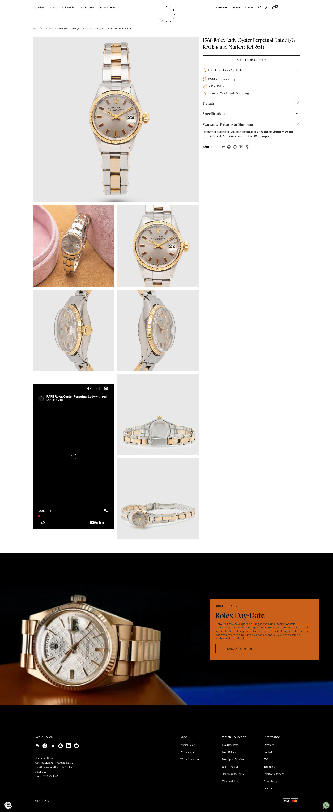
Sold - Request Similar (251, 60)
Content (249, 7)
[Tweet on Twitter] (223, 147)
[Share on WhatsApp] (247, 147)
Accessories (87, 7)
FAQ (266, 759)
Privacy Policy (270, 781)
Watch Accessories (189, 759)
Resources (222, 7)
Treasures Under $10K (233, 773)
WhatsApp (261, 136)
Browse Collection (239, 649)
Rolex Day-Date (230, 744)
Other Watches (49, 28)
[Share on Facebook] (235, 147)
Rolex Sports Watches (233, 759)
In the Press (269, 766)
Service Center (108, 7)
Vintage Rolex (187, 744)
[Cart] (274, 7)
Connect (236, 7)
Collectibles (68, 7)
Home (36, 28)
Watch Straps (187, 752)
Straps (53, 7)
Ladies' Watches (230, 766)
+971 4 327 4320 (50, 776)
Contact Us (269, 752)
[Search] (259, 7)
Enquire (228, 136)
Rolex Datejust (229, 752)
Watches (39, 7)
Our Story (269, 744)
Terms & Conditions (274, 773)
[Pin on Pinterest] (229, 147)
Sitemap (268, 788)
